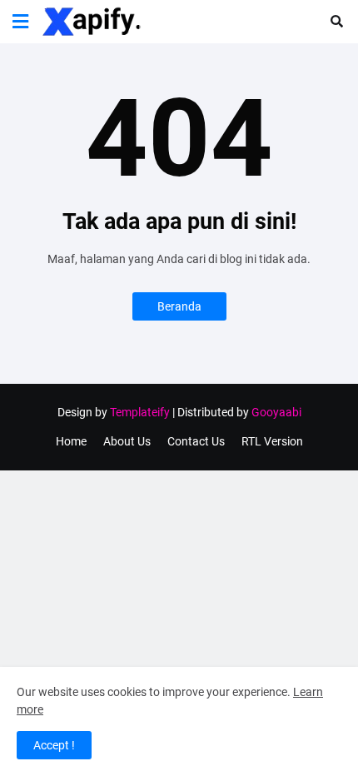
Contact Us (196, 441)
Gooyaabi (276, 412)
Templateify (140, 412)
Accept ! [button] (54, 745)
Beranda (179, 306)
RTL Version (272, 441)
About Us (127, 441)
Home (71, 441)
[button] (20, 21)
